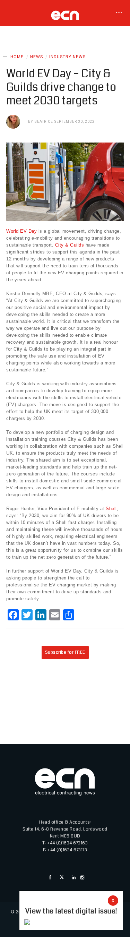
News (36, 56)
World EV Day (21, 231)
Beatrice (43, 121)
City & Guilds (69, 245)
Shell (111, 508)
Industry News (67, 56)
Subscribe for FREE (65, 652)
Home (17, 56)
